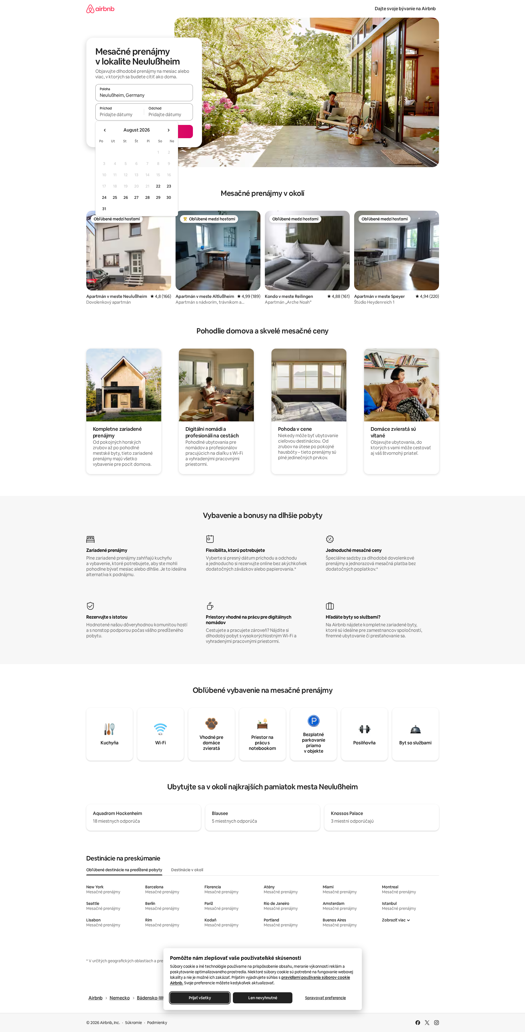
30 (168, 197)
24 (104, 197)
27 (136, 197)
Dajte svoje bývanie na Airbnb (405, 9)
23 (169, 186)
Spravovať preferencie (325, 997)
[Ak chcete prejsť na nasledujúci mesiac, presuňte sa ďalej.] (168, 130)
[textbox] (120, 114)
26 (125, 197)
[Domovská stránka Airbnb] (100, 8)
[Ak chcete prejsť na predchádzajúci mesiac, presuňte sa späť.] (105, 130)
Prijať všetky (200, 997)
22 (158, 186)
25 (115, 197)
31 (104, 208)
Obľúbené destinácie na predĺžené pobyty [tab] (124, 869)
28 (147, 197)
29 (158, 197)
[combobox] (144, 95)
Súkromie (133, 1022)
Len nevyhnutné (262, 997)
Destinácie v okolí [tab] (187, 869)
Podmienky (157, 1022)
